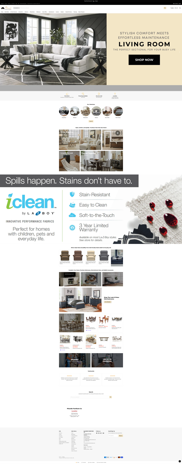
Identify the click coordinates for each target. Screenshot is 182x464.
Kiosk (16, 3)
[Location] (115, 96)
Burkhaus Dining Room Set (77, 348)
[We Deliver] (67, 96)
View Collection (107, 301)
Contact (6, 3)
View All (91, 121)
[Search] (165, 8)
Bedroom (26, 11)
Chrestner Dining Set (102, 347)
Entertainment (51, 11)
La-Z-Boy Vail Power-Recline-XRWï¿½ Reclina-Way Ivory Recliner (91, 262)
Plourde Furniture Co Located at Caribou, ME (33, 3)
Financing (9, 3)
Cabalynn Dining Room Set (90, 348)
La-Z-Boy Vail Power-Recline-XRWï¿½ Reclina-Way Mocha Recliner (78, 262)
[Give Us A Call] (99, 96)
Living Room (20, 11)
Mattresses (38, 11)
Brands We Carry (69, 11)
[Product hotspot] (68, 296)
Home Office (44, 11)
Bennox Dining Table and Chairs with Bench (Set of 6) (90, 328)
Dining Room (32, 11)
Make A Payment (81, 11)
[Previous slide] (3, 52)
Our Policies (13, 3)
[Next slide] (179, 52)
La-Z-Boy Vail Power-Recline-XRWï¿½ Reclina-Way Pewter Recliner (65, 262)
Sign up (120, 435)
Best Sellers (7, 11)
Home (2, 11)
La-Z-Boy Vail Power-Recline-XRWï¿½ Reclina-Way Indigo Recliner (104, 262)
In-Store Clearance (13, 11)
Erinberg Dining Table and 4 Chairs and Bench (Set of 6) (116, 348)
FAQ (18, 3)
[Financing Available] (83, 96)
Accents (57, 11)
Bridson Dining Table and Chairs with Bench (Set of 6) (64, 348)
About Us (2, 3)
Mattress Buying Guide (23, 3)
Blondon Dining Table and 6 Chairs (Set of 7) (116, 328)
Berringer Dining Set (102, 327)
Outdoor (62, 11)
